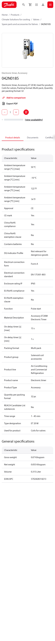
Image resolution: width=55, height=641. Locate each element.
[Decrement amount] (4, 112)
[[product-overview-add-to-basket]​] (26, 112)
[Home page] (9, 4)
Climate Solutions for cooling (16, 19)
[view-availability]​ (34, 119)
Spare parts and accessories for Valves (20, 24)
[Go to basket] (30, 4)
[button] (36, 4)
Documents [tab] (32, 137)
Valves (36, 19)
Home (5, 14)
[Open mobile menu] (50, 4)
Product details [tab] (12, 137)
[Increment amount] (16, 112)
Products (15, 14)
